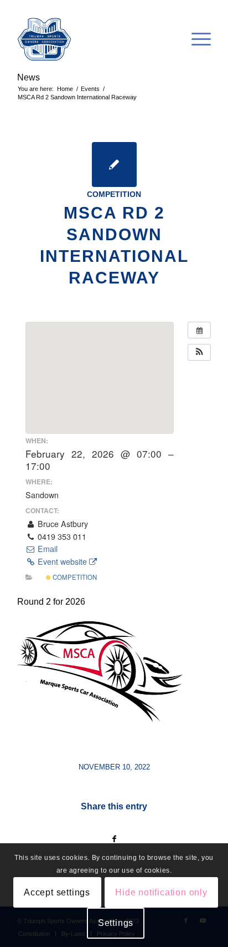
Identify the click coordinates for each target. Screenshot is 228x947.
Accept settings (57, 892)
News (28, 77)
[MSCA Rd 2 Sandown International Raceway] (114, 164)
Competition (114, 194)
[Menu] (195, 39)
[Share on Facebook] (114, 839)
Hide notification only (161, 892)
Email (46, 548)
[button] (199, 352)
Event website (62, 561)
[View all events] (199, 330)
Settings (115, 923)
